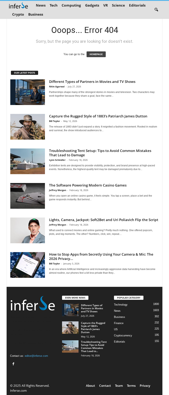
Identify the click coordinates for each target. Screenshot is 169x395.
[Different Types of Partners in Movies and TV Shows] (27, 92)
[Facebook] (14, 364)
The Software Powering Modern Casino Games (88, 185)
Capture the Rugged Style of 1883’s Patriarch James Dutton (98, 116)
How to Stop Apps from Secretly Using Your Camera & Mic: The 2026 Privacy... (101, 256)
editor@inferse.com (36, 355)
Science (118, 5)
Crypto (18, 14)
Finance (118, 323)
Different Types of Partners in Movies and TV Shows (92, 81)
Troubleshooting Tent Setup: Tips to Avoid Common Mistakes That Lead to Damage (100, 152)
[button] (156, 9)
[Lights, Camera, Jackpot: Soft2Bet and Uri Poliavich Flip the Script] (27, 230)
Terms (131, 385)
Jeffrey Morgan (57, 190)
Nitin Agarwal (57, 86)
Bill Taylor (54, 121)
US (116, 329)
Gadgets (92, 5)
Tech (54, 5)
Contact (105, 385)
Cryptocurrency (123, 335)
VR (105, 5)
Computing (71, 5)
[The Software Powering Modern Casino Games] (27, 196)
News (41, 5)
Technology (121, 304)
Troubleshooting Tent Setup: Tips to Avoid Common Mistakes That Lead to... (94, 346)
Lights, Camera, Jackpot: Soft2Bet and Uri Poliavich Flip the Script (103, 219)
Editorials (137, 5)
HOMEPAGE (96, 54)
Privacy (145, 385)
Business (35, 14)
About (90, 385)
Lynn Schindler (57, 159)
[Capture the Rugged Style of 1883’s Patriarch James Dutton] (27, 127)
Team (119, 385)
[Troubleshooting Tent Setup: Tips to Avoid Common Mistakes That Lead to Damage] (27, 161)
